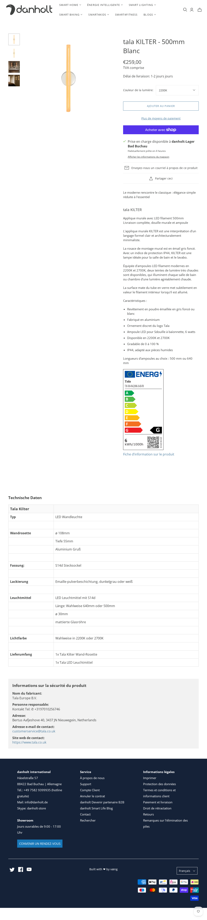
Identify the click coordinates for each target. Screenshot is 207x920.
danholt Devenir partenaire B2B (102, 802)
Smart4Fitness (126, 14)
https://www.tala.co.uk (29, 742)
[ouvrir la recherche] (185, 10)
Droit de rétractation (157, 808)
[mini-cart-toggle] (199, 9)
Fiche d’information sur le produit (148, 454)
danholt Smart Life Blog (96, 808)
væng (114, 869)
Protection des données (159, 784)
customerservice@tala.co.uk (33, 731)
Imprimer (149, 778)
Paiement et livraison (157, 802)
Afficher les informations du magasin (148, 156)
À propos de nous (92, 778)
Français (184, 871)
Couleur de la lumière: (138, 90)
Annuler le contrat (92, 796)
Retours (148, 814)
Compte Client (90, 790)
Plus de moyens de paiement (161, 118)
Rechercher (88, 820)
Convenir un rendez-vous (39, 844)
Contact (85, 814)
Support (85, 784)
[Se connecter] (192, 9)
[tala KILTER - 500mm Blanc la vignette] (14, 39)
